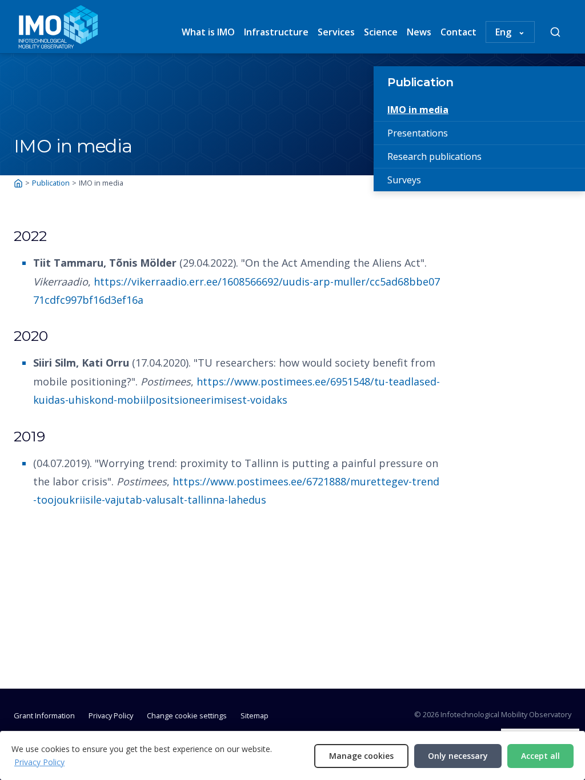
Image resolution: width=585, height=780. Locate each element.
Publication (420, 82)
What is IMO (208, 32)
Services (336, 32)
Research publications (434, 156)
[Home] (18, 183)
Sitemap (255, 715)
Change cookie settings (187, 715)
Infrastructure (276, 32)
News (419, 32)
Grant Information (44, 715)
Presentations (417, 133)
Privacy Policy (111, 715)
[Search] (555, 32)
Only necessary (458, 755)
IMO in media (417, 109)
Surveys (404, 180)
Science (381, 32)
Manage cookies (361, 755)
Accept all (540, 755)
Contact (458, 32)
